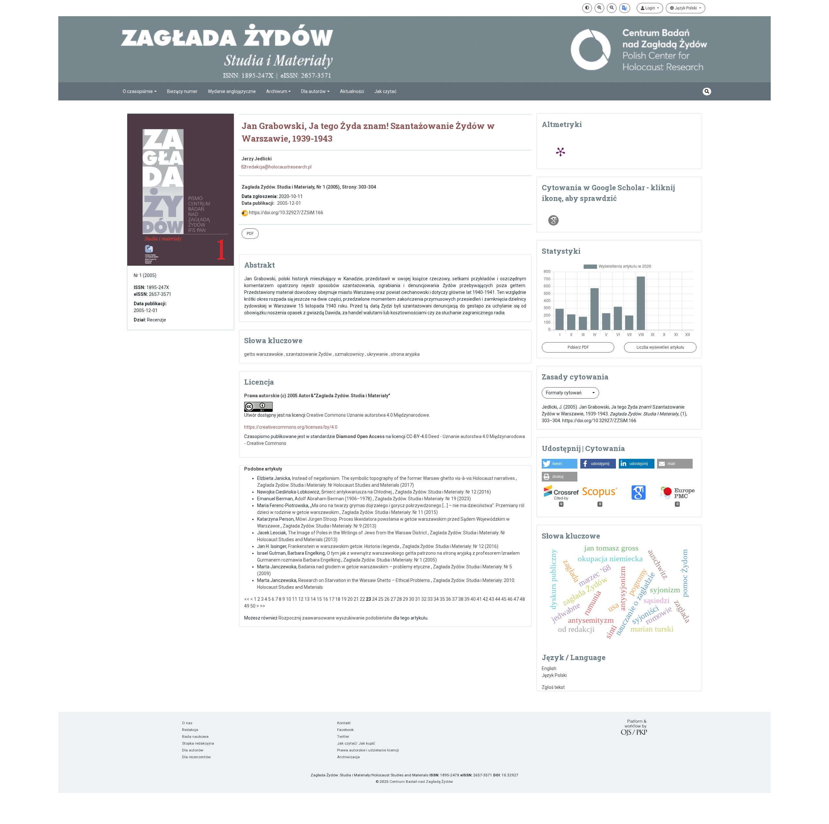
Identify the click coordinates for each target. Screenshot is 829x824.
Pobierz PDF (578, 347)
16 (325, 599)
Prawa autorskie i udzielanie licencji (368, 750)
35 (442, 599)
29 (405, 599)
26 (387, 599)
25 (380, 599)
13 (307, 599)
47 (516, 599)
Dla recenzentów (196, 757)
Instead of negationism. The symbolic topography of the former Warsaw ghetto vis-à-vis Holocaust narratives (404, 478)
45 (503, 599)
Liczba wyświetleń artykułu (660, 347)
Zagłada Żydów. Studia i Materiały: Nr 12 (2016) (443, 491)
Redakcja (190, 729)
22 (362, 599)
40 (473, 599)
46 (510, 599)
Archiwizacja (348, 757)
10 (288, 599)
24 (374, 599)
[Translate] (624, 8)
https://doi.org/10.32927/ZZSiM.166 (285, 212)
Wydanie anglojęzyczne (232, 91)
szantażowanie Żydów (309, 354)
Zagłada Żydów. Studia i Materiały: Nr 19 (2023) (423, 498)
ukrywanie (377, 354)
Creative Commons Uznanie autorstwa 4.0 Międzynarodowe (367, 415)
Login (650, 8)
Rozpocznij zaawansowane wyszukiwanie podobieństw (335, 618)
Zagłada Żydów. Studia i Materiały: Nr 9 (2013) (329, 525)
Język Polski (686, 8)
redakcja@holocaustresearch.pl (279, 166)
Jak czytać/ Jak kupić (356, 743)
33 (430, 599)
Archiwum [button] (276, 91)
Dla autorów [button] (313, 91)
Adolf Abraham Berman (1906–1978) (334, 498)
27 (393, 599)
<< (246, 599)
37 (454, 599)
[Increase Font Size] (599, 8)
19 (343, 599)
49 (246, 606)
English (549, 668)
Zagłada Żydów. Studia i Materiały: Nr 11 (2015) (390, 512)
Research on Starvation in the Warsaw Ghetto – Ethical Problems (364, 580)
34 (436, 599)
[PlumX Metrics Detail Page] (560, 151)
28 (399, 599)
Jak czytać (385, 91)
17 (331, 599)
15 (319, 599)
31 (417, 599)
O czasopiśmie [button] (138, 91)
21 (356, 599)
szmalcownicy (349, 354)
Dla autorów (192, 750)
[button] (559, 464)
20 (350, 599)
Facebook (345, 729)
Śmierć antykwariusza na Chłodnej (357, 491)
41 (479, 599)
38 (460, 599)
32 (423, 599)
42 (485, 599)
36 (448, 599)
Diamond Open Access (360, 436)
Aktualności (352, 91)
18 (337, 599)
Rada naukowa (195, 736)
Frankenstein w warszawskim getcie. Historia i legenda (344, 546)
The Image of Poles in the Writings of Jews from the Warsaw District (358, 532)
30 (411, 599)
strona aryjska (405, 354)
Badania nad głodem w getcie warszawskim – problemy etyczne (364, 566)
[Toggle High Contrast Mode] (587, 8)
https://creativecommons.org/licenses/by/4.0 (290, 427)
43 (491, 599)
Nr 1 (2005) (145, 275)
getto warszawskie (263, 354)
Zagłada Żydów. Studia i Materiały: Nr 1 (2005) (390, 560)
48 (522, 599)
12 (300, 599)
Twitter (343, 736)
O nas (187, 723)
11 (294, 599)
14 (313, 599)
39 (467, 599)
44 (497, 599)
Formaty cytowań (564, 392)
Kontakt (344, 723)
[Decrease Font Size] (612, 8)
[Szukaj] (706, 91)
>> (262, 606)
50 (253, 606)
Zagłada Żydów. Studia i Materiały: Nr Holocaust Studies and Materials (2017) (335, 485)
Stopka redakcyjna (198, 743)
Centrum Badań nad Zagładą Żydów (421, 781)
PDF (250, 233)
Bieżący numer (182, 91)
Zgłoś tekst (553, 687)
